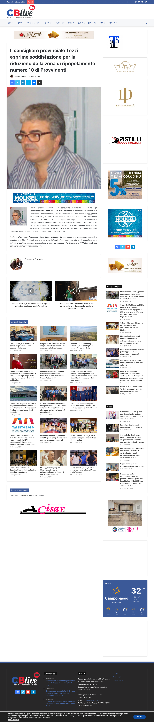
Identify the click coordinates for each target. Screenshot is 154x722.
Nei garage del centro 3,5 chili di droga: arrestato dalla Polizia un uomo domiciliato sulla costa (52, 346)
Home (12, 23)
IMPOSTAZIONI (13, 720)
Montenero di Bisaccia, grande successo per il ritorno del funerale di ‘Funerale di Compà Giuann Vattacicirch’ (71, 2)
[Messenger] (34, 82)
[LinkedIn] (23, 82)
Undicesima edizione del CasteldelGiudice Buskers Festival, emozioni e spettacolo (23, 470)
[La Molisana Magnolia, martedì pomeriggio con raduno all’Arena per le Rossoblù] (83, 458)
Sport (72, 23)
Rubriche (92, 23)
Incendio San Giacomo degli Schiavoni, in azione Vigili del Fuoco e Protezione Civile (81, 346)
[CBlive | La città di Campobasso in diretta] (21, 12)
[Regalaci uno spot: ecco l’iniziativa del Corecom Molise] (112, 467)
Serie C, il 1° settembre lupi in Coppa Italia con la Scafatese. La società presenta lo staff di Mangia (83, 406)
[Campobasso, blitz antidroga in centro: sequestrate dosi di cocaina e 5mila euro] (23, 333)
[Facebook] (12, 82)
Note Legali (117, 677)
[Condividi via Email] (39, 82)
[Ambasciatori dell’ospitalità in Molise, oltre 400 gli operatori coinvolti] (112, 363)
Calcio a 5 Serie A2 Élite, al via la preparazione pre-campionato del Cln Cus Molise (83, 438)
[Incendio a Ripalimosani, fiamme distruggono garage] (112, 428)
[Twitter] (17, 82)
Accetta (139, 717)
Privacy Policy (118, 680)
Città (21, 23)
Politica (49, 23)
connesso (22, 495)
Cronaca (60, 23)
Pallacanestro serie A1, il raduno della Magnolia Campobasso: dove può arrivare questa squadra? (53, 438)
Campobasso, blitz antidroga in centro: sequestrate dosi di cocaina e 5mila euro (22, 346)
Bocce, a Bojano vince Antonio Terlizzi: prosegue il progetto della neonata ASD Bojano (132, 389)
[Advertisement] (101, 11)
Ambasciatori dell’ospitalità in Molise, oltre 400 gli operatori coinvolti (131, 362)
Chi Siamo (116, 673)
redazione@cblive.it (91, 700)
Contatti (114, 23)
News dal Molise (34, 23)
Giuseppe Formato (20, 76)
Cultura (82, 23)
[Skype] (28, 82)
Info (103, 23)
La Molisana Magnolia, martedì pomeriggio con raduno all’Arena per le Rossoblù (83, 470)
